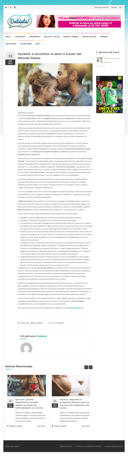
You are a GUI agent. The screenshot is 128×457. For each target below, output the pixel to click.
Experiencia (34, 36)
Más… (38, 43)
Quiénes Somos (66, 446)
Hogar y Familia (71, 36)
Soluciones (10, 43)
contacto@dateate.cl (114, 446)
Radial (114, 7)
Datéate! (60, 323)
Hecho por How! (12, 446)
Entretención (89, 36)
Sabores (104, 36)
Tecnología (26, 43)
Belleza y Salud (52, 36)
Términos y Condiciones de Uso (89, 446)
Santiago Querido (101, 7)
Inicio (8, 36)
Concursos (20, 36)
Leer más (41, 426)
